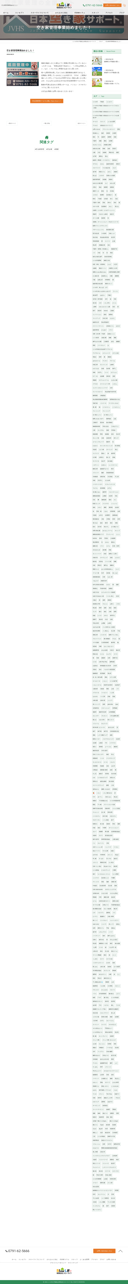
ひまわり (95, 445)
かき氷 (108, 962)
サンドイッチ (104, 364)
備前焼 (116, 746)
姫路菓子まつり (104, 469)
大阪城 (102, 688)
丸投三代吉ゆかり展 (98, 596)
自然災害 (108, 438)
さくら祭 (110, 1182)
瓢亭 (111, 1063)
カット (114, 955)
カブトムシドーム (104, 380)
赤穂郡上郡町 (107, 144)
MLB (117, 1159)
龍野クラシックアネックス (100, 225)
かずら (102, 1020)
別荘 (113, 306)
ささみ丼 (107, 480)
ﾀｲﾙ (106, 743)
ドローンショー (105, 708)
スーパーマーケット (98, 1109)
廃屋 (112, 1059)
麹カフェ (95, 1125)
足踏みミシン (111, 334)
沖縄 (100, 646)
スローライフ (96, 168)
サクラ (101, 835)
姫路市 (103, 137)
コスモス (95, 195)
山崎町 (112, 364)
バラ (117, 688)
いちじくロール (97, 685)
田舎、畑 (98, 511)
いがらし (114, 384)
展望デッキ (96, 191)
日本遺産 (95, 1059)
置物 (101, 1082)
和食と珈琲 (108, 1175)
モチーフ (107, 1082)
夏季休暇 (112, 661)
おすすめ (95, 854)
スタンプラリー (104, 1013)
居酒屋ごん (96, 1086)
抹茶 (112, 1074)
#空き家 (49, 149)
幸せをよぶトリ (97, 1071)
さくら (114, 303)
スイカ (102, 654)
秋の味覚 (110, 461)
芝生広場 (95, 1013)
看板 (113, 696)
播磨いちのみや (105, 789)
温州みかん (96, 789)
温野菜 (103, 1101)
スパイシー (96, 1024)
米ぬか (117, 854)
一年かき (117, 1098)
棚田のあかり (96, 1055)
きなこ (110, 206)
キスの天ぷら (112, 1024)
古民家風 (112, 511)
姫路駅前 (95, 1074)
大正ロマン (113, 816)
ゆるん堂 (112, 183)
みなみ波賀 (104, 650)
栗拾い (103, 453)
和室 (117, 1113)
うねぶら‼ (95, 581)
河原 (115, 299)
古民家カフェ (110, 326)
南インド (95, 920)
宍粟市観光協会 (115, 905)
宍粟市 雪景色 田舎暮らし (101, 249)
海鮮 (107, 881)
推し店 (113, 1013)
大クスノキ (107, 970)
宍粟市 (94, 141)
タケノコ (110, 854)
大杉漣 (94, 1202)
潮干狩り (112, 615)
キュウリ (108, 654)
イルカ (115, 1090)
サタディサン (96, 820)
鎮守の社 (101, 939)
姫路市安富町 (110, 164)
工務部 (112, 310)
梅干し (114, 368)
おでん (109, 488)
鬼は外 (101, 1128)
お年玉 (101, 515)
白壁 (104, 577)
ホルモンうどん (97, 144)
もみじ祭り (102, 719)
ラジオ (118, 1005)
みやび (118, 326)
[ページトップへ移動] (120, 1251)
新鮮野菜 (95, 986)
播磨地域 (114, 515)
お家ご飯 (102, 966)
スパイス (103, 1024)
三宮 (94, 1136)
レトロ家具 (96, 337)
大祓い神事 (111, 916)
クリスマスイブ (110, 758)
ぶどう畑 (101, 449)
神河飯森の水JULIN (105, 665)
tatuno (106, 310)
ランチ (94, 611)
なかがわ (95, 696)
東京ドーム (114, 951)
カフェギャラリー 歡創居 (108, 592)
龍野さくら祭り (113, 553)
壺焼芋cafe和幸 (108, 685)
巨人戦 (107, 951)
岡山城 (94, 608)
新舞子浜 (115, 658)
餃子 (112, 820)
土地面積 (112, 538)
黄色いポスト (105, 1086)
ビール (94, 901)
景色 (104, 202)
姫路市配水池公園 (98, 283)
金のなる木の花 (104, 1059)
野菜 (101, 434)
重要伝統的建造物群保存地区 (109, 1148)
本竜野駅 (95, 766)
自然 (109, 148)
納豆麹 (108, 1125)
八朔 (112, 785)
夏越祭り (102, 916)
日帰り (94, 939)
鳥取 (102, 881)
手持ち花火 (106, 426)
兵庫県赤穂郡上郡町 (114, 272)
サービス (95, 121)
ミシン (118, 534)
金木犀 (94, 1005)
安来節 (109, 1044)
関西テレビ (96, 569)
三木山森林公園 (114, 715)
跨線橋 (102, 766)
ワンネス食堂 (111, 1202)
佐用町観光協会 (115, 831)
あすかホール (96, 361)
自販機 (102, 376)
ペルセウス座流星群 (109, 669)
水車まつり (106, 905)
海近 (99, 827)
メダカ (118, 604)
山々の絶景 (117, 966)
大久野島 (110, 986)
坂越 (94, 615)
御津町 (102, 195)
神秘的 (94, 380)
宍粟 (94, 279)
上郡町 (94, 306)
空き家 (110, 885)
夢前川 (99, 565)
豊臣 (107, 688)
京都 (111, 619)
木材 (94, 565)
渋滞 (106, 1128)
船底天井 (107, 1132)
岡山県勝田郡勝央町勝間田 (100, 399)
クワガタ (95, 384)
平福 (107, 928)
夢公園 (107, 831)
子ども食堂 (96, 1198)
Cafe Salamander (98, 889)
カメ (106, 183)
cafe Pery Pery (103, 661)
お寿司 (109, 623)
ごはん (106, 511)
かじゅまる (104, 990)
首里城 (94, 646)
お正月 (113, 766)
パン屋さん (106, 631)
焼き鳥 (117, 1032)
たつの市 (95, 101)
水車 (110, 611)
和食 (110, 550)
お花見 (106, 1179)
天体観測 (95, 476)
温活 (110, 608)
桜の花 (101, 1171)
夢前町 (114, 970)
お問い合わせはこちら (112, 5)
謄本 (100, 538)
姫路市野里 (96, 330)
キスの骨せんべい (98, 1028)
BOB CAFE (115, 546)
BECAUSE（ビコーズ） (99, 727)
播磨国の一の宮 (103, 943)
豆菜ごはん (108, 797)
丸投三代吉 (96, 592)
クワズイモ (96, 692)
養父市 (115, 908)
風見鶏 (103, 218)
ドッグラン (101, 1051)
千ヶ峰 (99, 804)
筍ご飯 (94, 858)
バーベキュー (101, 345)
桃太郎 (115, 866)
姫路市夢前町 (96, 179)
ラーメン (115, 291)
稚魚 (106, 677)
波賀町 (112, 1036)
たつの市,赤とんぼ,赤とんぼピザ (101, 291)
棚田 (102, 472)
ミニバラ (103, 924)
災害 (119, 519)
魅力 (100, 611)
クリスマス (106, 503)
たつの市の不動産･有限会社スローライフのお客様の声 (106, 116)
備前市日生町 (102, 712)
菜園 (100, 141)
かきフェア (96, 1101)
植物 (104, 148)
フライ (102, 546)
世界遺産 (114, 708)
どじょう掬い (96, 1040)
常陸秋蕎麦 (96, 241)
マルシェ (105, 604)
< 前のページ (12, 123)
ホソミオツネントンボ (106, 445)
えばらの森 (114, 380)
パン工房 (102, 696)
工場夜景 (106, 341)
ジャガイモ (103, 635)
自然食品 (105, 1105)
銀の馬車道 (109, 422)
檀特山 (101, 156)
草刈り (109, 202)
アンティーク (110, 534)
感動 (94, 1113)
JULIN (115, 665)
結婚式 (108, 1109)
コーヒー (95, 1182)
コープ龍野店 (105, 1198)
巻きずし (106, 526)
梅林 (111, 1017)
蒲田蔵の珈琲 (104, 770)
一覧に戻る (47, 123)
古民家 (106, 198)
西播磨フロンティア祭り (99, 1009)
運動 (115, 337)
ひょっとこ (102, 1044)
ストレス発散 (116, 808)
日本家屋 (114, 1132)
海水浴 (101, 619)
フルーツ (112, 990)
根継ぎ (94, 800)
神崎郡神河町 (96, 426)
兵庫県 (114, 133)
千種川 (109, 295)
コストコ (95, 862)
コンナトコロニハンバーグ (100, 388)
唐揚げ (94, 1047)
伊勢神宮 (107, 279)
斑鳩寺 (109, 600)
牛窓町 (104, 827)
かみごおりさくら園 (104, 306)
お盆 (115, 418)
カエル (108, 584)
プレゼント (104, 715)
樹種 (115, 561)
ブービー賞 (96, 573)
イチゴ (110, 330)
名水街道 (113, 773)
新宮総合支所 (108, 835)
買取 (118, 129)
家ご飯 (102, 824)
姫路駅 (106, 187)
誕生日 (116, 858)
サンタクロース (97, 762)
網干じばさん (111, 935)
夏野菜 (94, 974)
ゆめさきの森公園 (98, 183)
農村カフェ (101, 928)
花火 (109, 245)
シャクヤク (96, 878)
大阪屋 (94, 1159)
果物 (113, 457)
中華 (100, 897)
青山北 (116, 797)
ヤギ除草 (103, 233)
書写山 (106, 565)
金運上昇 (100, 279)
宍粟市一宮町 (96, 202)
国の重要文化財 (97, 908)
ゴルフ (114, 168)
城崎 (119, 824)
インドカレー (104, 920)
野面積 (94, 897)
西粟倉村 (95, 758)
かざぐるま (96, 368)
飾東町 (109, 137)
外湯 (94, 827)
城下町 (94, 171)
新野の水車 (115, 901)
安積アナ (117, 1094)
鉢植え (118, 924)
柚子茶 (106, 731)
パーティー (96, 1078)
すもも (114, 638)
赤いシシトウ (96, 704)
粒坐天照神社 (108, 256)
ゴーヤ (116, 654)
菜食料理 (101, 1117)
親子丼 (94, 932)
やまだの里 (105, 893)
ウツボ (94, 1094)
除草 (100, 357)
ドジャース (106, 1163)
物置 (94, 997)
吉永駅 (94, 743)
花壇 (111, 557)
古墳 (111, 388)
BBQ (94, 198)
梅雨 (117, 152)
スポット (117, 986)
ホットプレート (103, 1036)
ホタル (102, 164)
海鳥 (94, 507)
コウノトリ (108, 1067)
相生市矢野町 (96, 631)
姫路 (111, 735)
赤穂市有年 (104, 581)
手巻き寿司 (96, 623)
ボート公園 (96, 218)
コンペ (117, 569)
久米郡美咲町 (105, 642)
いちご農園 (102, 1202)
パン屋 (112, 692)
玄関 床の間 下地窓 (99, 334)
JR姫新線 (102, 395)
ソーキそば (109, 1047)
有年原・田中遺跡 (98, 299)
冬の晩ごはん (96, 492)
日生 (94, 499)
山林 (119, 511)
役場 (102, 368)
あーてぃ (100, 797)
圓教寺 (112, 565)
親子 (107, 1206)
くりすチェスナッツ (98, 962)
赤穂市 (116, 171)
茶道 (107, 1074)
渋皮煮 (94, 449)
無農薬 (107, 434)
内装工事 (95, 364)
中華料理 (102, 854)
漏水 (101, 523)
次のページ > (81, 123)
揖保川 (114, 148)
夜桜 (105, 314)
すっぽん (95, 1067)
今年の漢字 (104, 750)
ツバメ (106, 372)
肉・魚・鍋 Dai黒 (97, 677)
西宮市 (99, 310)
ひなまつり (96, 1148)
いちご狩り (107, 303)
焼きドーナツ (96, 851)
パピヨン (106, 1005)
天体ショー (112, 233)
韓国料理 (112, 1128)
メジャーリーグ (103, 1159)
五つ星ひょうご (97, 415)
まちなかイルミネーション (111, 1071)
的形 (105, 553)
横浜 (105, 955)
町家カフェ (102, 171)
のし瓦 (94, 773)
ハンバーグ (108, 847)
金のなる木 (111, 727)
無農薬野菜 (96, 650)
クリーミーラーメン (98, 326)
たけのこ (112, 318)
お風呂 (101, 743)
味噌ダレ (95, 824)
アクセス (95, 125)
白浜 (106, 619)
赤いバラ (111, 924)
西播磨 (101, 831)
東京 (101, 951)
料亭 (101, 1067)
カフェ (108, 546)
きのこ (109, 171)
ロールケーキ (96, 681)
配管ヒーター (96, 739)
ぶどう (118, 993)
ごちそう (112, 762)
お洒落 (103, 623)
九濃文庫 (95, 688)
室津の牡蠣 (104, 1017)
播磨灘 (117, 276)
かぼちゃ (103, 465)
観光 (110, 499)
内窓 (104, 1144)
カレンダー (96, 715)
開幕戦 (112, 1159)
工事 (94, 430)
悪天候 (102, 422)
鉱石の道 (113, 1055)
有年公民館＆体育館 (98, 584)
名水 (100, 669)
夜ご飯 (94, 1036)
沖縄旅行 (101, 1047)
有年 (106, 299)
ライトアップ (96, 318)
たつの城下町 (113, 681)
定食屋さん (104, 276)
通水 (111, 523)
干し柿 (117, 476)
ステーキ (107, 1171)
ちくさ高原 (115, 874)
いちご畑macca (107, 793)
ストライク (96, 453)
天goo (102, 1125)
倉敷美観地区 (96, 577)
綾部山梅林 (103, 781)
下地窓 (100, 198)
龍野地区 (108, 418)
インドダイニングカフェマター (101, 1155)
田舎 (115, 202)
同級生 (114, 1109)
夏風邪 (103, 658)
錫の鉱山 (111, 993)
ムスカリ (117, 557)
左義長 (94, 268)
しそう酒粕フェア (103, 735)
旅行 (94, 874)
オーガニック (96, 1105)
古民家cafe (96, 893)
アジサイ (105, 361)
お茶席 (102, 1074)
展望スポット (108, 283)
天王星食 (110, 476)
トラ (94, 252)
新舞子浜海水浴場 (98, 808)
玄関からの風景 (110, 175)
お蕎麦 (104, 496)
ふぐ (116, 1063)
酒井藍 (101, 746)
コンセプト (109, 101)
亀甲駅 (113, 642)
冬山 (112, 754)
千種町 (113, 878)
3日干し (100, 372)
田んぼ (94, 175)
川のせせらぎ (96, 550)
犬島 (107, 843)
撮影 (117, 584)
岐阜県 (113, 453)
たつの (94, 661)
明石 (94, 978)
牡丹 (102, 573)
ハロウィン (96, 465)
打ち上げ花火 (113, 939)
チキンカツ (96, 990)
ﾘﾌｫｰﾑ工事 (105, 851)
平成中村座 (103, 588)
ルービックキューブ (98, 442)
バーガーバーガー (98, 484)
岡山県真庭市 (105, 322)
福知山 (113, 928)
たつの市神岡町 (97, 1179)
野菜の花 (95, 654)
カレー (94, 831)
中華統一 (113, 430)
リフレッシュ (96, 1144)
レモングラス (102, 932)
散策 (115, 608)
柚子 (94, 731)
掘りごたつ (111, 719)
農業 (105, 507)
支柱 (107, 766)
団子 (94, 310)
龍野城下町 (117, 1144)
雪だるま (95, 523)
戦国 (107, 430)
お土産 (94, 1044)
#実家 (56, 149)
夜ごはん (95, 966)
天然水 (94, 669)
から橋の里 (96, 276)
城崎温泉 (104, 499)
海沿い (94, 746)
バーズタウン (96, 816)
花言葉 (108, 573)
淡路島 (104, 152)
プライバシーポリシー (109, 129)
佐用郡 (117, 1017)
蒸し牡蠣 (95, 1152)
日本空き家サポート (104, 901)
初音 (115, 1044)
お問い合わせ (96, 129)
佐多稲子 (117, 685)
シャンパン (114, 503)
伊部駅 (116, 1190)
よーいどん (108, 746)
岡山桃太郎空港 (104, 237)
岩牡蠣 (104, 550)
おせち (94, 1090)
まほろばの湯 (96, 627)
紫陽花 (109, 357)
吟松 (116, 496)
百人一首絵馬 (107, 908)
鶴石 (111, 943)
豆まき (94, 1128)
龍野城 (110, 314)
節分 (94, 526)
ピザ (94, 912)
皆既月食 (102, 476)
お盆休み (95, 665)
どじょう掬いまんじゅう (109, 1040)
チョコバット (96, 1167)
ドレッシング (96, 411)
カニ (115, 499)
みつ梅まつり (115, 526)
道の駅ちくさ (105, 878)
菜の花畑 (111, 781)
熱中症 (107, 1001)
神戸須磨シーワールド (105, 1090)
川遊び (94, 600)
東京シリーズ (96, 1163)
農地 (105, 141)
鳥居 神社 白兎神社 (99, 264)
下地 (118, 631)
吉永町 (118, 739)
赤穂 (116, 523)
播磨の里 (95, 546)
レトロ (99, 615)
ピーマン (95, 916)
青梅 (94, 372)
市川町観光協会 (97, 970)
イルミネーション (114, 492)
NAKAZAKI (113, 1179)
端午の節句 (96, 839)
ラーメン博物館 (97, 955)
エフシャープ (106, 353)
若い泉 (103, 812)
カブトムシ (114, 372)
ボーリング (109, 449)
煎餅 (115, 137)
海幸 (104, 935)
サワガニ (95, 164)
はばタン (102, 295)
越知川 (101, 773)
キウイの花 (115, 353)
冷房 (109, 658)
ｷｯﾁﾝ (94, 797)
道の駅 (108, 368)
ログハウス (115, 1171)
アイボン (95, 1063)
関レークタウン (97, 1209)
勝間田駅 (95, 395)
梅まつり (105, 1113)
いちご (98, 793)
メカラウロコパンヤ (108, 739)
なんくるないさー (109, 646)
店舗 (109, 696)
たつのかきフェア (103, 777)
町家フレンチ (96, 503)
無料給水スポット (98, 1001)
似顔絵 (109, 966)
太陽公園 (103, 337)
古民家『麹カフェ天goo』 (100, 1121)
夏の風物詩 (107, 638)
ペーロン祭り (110, 596)
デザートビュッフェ (98, 229)
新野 (115, 611)
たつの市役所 (115, 997)
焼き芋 (103, 461)
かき (94, 777)
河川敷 (112, 191)
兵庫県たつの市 (113, 268)
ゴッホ (101, 947)
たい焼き (111, 862)
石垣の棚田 (109, 1051)
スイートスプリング (98, 785)
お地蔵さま (104, 1078)
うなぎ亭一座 (112, 947)
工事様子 (95, 422)
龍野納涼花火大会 (115, 399)
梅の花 (94, 1171)
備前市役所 (96, 750)
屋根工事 (95, 635)
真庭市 (94, 214)
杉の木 (113, 1198)
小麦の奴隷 (115, 839)
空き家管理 (103, 885)
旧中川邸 (105, 816)
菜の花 (94, 303)
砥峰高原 (95, 673)
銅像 (110, 337)
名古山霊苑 (96, 1186)
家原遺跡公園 (110, 229)
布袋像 (104, 179)
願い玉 (108, 457)
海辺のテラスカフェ (106, 1140)
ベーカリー (104, 692)
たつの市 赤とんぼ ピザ (100, 287)
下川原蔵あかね (103, 800)
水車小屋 (102, 700)
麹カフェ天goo (114, 1121)
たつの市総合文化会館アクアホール (102, 349)
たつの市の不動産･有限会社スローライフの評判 (106, 111)
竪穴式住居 (96, 233)
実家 (115, 885)
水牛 (94, 1051)
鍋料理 (104, 492)
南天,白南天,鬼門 (97, 256)
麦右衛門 (95, 295)
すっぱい (101, 858)
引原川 (112, 650)
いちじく (105, 681)
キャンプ (117, 530)
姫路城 (112, 187)
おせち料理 (115, 1082)
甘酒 (94, 1098)
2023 (117, 596)
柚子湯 (99, 731)
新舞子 (94, 619)
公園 (94, 152)
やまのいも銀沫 (103, 214)
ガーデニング (104, 557)
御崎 (99, 1113)
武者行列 (95, 557)
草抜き (94, 357)
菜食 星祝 (109, 1117)
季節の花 (111, 152)
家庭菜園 (95, 434)
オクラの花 (109, 959)
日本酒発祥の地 (114, 731)
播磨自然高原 (96, 496)
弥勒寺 (110, 179)
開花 (94, 804)
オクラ (102, 959)
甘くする (108, 858)
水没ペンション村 (98, 847)
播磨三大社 (107, 260)
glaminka (110, 704)
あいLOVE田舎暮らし (107, 569)
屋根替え (95, 588)
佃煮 (104, 704)
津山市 (109, 673)
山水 (113, 982)
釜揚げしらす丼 (108, 1098)
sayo (116, 704)
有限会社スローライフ (106, 125)
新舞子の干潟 (111, 1136)
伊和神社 (114, 789)
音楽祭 (114, 1125)
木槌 (99, 252)
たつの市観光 (101, 1136)
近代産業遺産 (102, 993)
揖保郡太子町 (96, 604)
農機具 (118, 341)
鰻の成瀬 (117, 943)
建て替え (106, 997)
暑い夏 (94, 407)
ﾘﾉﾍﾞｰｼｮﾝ (95, 376)
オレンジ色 (96, 438)
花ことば (114, 573)
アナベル (112, 361)
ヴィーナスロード (98, 391)
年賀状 (94, 515)
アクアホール (96, 353)
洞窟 (114, 376)
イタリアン (101, 912)
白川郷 (94, 457)
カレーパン (101, 843)
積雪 (113, 519)
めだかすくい (102, 974)
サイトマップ (73, 1263)
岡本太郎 (110, 812)
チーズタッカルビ (114, 403)
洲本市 (99, 1098)
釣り (111, 198)
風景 (104, 600)
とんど (109, 264)
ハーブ (110, 932)
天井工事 (105, 318)
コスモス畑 (96, 1017)
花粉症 (108, 824)
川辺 (99, 152)
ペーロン (116, 847)
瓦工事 (113, 631)
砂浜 (112, 341)
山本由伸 (114, 1155)
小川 (100, 303)
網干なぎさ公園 (97, 341)
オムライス (104, 723)
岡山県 (94, 245)
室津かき (95, 781)
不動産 (102, 101)
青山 (116, 449)
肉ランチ (116, 438)
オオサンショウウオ (110, 889)
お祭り (112, 604)
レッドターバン (113, 465)
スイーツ (107, 241)
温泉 (105, 608)
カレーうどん (110, 1020)
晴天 (112, 469)
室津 (100, 608)
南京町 (113, 897)
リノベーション (97, 314)
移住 (94, 137)
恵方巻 (99, 526)
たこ (119, 974)
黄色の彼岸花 (108, 1032)
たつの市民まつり (98, 1032)
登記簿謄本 (96, 542)
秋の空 (118, 434)
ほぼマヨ (110, 1101)
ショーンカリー (114, 920)
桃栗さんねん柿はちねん (99, 272)
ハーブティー (96, 935)
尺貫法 (106, 538)
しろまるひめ (114, 1086)
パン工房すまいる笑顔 (109, 627)
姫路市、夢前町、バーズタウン (101, 160)
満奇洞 (108, 376)
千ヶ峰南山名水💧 (98, 982)
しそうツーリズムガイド (109, 1167)
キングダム (101, 430)
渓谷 (116, 198)
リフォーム (96, 723)
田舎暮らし (96, 133)
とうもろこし (106, 407)
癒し (112, 1005)
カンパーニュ (101, 1194)
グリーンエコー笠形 (109, 804)
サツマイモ (96, 461)
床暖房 (112, 1113)
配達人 (113, 542)
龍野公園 (102, 1182)
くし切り (95, 959)
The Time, (109, 1094)
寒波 (111, 252)
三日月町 (95, 1020)
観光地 (94, 561)
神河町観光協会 (105, 839)
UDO (94, 1194)
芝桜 (112, 1194)
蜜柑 (107, 785)
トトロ (102, 758)
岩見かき (112, 777)
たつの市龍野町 (97, 260)
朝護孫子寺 (114, 249)
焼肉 (113, 962)
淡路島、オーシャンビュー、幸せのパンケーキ (105, 222)
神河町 (108, 133)
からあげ (103, 330)
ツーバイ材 (108, 561)
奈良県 (110, 496)
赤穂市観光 (96, 1140)
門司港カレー (108, 1028)
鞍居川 (94, 1117)
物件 (102, 133)
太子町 (94, 156)
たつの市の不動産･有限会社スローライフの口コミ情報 (106, 107)
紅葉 (113, 241)
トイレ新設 (106, 820)
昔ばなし (117, 1078)
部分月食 (95, 237)
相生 (105, 611)
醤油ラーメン (102, 268)
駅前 (102, 191)
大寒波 (108, 519)
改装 (111, 770)
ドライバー (96, 472)
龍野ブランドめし (114, 635)
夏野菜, (108, 912)
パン (94, 843)
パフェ (94, 993)
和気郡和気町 (110, 472)
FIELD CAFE (99, 1175)
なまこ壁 (110, 577)
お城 (112, 688)
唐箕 (94, 345)
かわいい (95, 1082)
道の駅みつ (109, 195)
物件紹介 (114, 160)
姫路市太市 (96, 322)
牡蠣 (111, 276)
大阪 (102, 519)
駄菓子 (113, 1163)
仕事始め (95, 770)
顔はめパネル (107, 866)
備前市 (108, 442)
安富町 (113, 1206)
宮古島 (117, 1047)
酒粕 (94, 735)
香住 (113, 824)
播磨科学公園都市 (113, 1009)
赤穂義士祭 (102, 245)
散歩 (100, 187)
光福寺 (94, 835)
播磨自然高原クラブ (98, 534)
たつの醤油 (96, 870)
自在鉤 (117, 507)
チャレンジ (96, 812)
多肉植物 (102, 488)
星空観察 (102, 673)
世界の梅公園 (96, 530)
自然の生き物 (96, 148)
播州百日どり (107, 978)
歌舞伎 (110, 588)
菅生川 (99, 978)
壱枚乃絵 (95, 403)
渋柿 (94, 480)
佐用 (94, 928)
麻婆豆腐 (106, 897)
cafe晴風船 (112, 712)
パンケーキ (103, 403)
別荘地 (101, 561)
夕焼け (94, 187)
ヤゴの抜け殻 (106, 168)
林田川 (118, 164)
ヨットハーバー (97, 553)
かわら (107, 542)
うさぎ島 (102, 986)
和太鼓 (94, 943)
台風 (102, 438)
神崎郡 (107, 982)
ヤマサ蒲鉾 (96, 642)
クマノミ (101, 1094)
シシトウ (110, 700)
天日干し (100, 480)
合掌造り (101, 457)
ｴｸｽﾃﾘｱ (109, 1144)
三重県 (114, 870)
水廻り (112, 851)
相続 (107, 754)
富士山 (117, 206)
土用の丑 (95, 951)
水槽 (110, 974)
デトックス (96, 881)
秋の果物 (117, 445)
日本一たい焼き (97, 866)
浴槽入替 (113, 881)
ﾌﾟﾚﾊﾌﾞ (99, 997)
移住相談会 (96, 519)
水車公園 (95, 700)
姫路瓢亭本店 (104, 1063)
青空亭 (113, 237)
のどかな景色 (114, 893)
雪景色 (107, 773)
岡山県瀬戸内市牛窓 (110, 391)
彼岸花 (113, 1001)
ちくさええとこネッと (104, 874)
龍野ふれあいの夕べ (98, 418)
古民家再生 (96, 708)
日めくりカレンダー (98, 754)
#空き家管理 (39, 149)
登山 (106, 156)
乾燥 (97, 658)
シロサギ (101, 175)
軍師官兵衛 (103, 862)
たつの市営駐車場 (115, 800)
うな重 (94, 947)
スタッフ (102, 121)
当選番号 (107, 515)
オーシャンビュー (114, 827)
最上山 (94, 719)
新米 (112, 434)
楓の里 (118, 650)
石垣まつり (106, 1055)
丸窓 (101, 1132)
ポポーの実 (96, 206)
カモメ (99, 507)
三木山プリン (114, 426)
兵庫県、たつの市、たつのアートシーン (104, 210)
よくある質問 (111, 121)
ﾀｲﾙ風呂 (95, 885)
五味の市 (102, 1152)
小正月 (115, 264)
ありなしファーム (107, 530)
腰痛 (111, 1078)
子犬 (100, 1005)
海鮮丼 (94, 712)
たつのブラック (105, 870)
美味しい (95, 1132)
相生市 (112, 214)
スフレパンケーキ (110, 484)
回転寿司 (107, 808)
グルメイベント (97, 638)
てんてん (95, 488)
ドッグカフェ (96, 1206)
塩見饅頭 (103, 206)
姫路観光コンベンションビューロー (102, 1190)
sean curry (96, 924)
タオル (106, 615)
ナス (114, 912)
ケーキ (106, 762)
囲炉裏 (111, 507)
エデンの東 (113, 677)
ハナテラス (113, 743)
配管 (106, 523)
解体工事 (95, 469)
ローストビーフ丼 (105, 384)
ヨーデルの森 (96, 905)
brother (95, 538)
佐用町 (111, 141)
